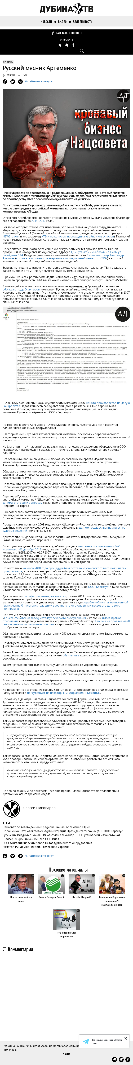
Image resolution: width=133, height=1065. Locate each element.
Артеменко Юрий (78, 827)
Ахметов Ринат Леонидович (22, 847)
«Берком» (98, 252)
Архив (66, 1053)
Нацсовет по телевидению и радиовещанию (34, 827)
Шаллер (8, 839)
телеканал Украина (56, 847)
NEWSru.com (11, 236)
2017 (42, 221)
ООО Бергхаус (113, 831)
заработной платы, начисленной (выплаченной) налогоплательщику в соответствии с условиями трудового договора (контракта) (65, 605)
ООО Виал (52, 839)
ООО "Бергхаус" (98, 587)
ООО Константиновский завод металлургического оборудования (47, 843)
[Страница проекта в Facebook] (73, 45)
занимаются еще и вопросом (22, 503)
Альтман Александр (60, 835)
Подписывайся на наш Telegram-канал (107, 1041)
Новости (46, 22)
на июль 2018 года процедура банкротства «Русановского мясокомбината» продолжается (64, 569)
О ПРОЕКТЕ (66, 39)
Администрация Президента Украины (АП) (73, 831)
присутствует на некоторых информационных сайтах (63, 693)
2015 (34, 221)
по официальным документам (45, 596)
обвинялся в (71, 655)
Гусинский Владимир (17, 835)
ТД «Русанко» (79, 252)
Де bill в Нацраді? (81, 897)
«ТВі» (45, 236)
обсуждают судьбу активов (21, 289)
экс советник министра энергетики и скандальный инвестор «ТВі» (61, 258)
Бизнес (8, 62)
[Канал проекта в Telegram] (66, 45)
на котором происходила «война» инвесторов (82, 236)
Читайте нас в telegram (39, 81)
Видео (62, 22)
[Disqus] (66, 1003)
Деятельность (82, 22)
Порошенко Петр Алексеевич (23, 831)
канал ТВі (39, 835)
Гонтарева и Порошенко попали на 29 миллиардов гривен (112, 901)
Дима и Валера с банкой (51, 897)
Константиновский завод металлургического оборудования (45, 618)
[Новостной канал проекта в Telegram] (60, 45)
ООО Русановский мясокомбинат (98, 835)
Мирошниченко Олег (29, 839)
